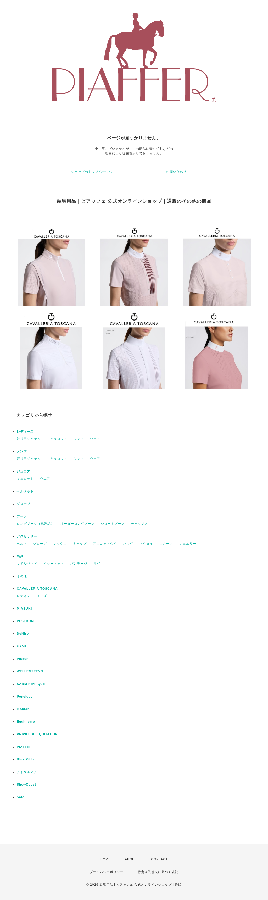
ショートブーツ (113, 524)
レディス (23, 596)
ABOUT (131, 859)
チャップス (139, 524)
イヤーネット (53, 563)
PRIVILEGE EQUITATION (37, 734)
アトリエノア (27, 772)
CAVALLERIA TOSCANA (37, 588)
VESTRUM (25, 621)
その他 (22, 576)
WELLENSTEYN (30, 671)
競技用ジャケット (30, 439)
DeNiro (23, 634)
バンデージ (78, 563)
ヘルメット (25, 491)
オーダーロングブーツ (77, 524)
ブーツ (22, 516)
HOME (105, 859)
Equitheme (26, 722)
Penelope (25, 696)
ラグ (96, 563)
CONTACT (159, 859)
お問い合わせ (176, 172)
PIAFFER (24, 747)
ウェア (95, 439)
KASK (22, 646)
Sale (20, 797)
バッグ (128, 543)
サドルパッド (27, 563)
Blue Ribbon (27, 759)
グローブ (23, 504)
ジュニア (23, 471)
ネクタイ (146, 543)
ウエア (45, 479)
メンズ (22, 451)
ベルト (22, 543)
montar (23, 709)
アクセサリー (27, 536)
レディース (25, 431)
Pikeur (22, 659)
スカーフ (166, 543)
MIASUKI (24, 608)
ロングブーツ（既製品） (35, 524)
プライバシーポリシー (107, 872)
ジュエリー (187, 543)
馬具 (20, 556)
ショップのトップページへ (91, 172)
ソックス (60, 543)
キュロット (58, 439)
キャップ (80, 543)
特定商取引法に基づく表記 (158, 872)
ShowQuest (26, 784)
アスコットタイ (105, 543)
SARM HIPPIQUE (31, 684)
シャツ (79, 439)
